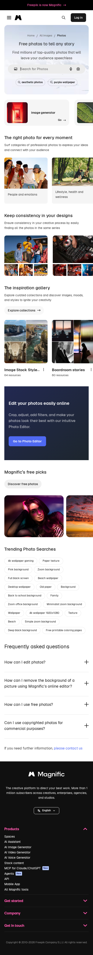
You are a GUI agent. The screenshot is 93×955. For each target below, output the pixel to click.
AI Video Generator (17, 852)
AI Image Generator (17, 847)
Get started (13, 900)
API (6, 879)
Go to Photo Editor (27, 441)
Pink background (18, 569)
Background (68, 587)
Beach (12, 621)
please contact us (68, 748)
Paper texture (51, 561)
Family (54, 595)
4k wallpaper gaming (21, 561)
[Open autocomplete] (14, 69)
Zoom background (49, 569)
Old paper (46, 587)
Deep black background (22, 630)
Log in (78, 18)
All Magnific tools (16, 889)
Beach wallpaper (48, 578)
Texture (72, 613)
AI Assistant (12, 842)
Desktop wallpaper (19, 587)
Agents (12, 874)
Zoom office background (23, 604)
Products (11, 829)
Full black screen (18, 578)
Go (14, 528)
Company (12, 913)
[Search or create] (63, 17)
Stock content (14, 863)
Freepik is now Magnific (44, 5)
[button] (46, 810)
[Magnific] (46, 775)
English (46, 810)
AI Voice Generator (17, 858)
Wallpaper (14, 613)
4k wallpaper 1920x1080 (44, 613)
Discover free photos (23, 484)
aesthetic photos (32, 82)
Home (31, 35)
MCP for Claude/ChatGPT (26, 868)
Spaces (9, 836)
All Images (46, 35)
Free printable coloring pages (64, 630)
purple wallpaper (64, 82)
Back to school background (24, 595)
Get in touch (14, 925)
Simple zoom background (40, 621)
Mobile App (12, 884)
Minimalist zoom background (64, 604)
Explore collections (21, 310)
